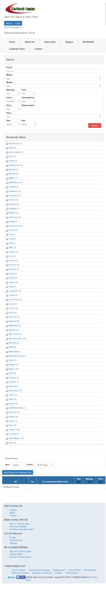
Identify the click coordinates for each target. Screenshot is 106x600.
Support (69, 41)
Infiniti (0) (12, 273)
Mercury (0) (13, 342)
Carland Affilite (16, 554)
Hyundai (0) (13, 269)
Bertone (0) (13, 173)
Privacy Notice (72, 572)
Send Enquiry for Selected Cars (17, 472)
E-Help (13, 537)
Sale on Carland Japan (20, 523)
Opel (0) (12, 373)
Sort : (7, 464)
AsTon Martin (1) (15, 152)
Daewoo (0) (13, 204)
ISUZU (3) (13, 277)
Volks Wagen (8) (16, 438)
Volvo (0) (12, 442)
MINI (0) (12, 347)
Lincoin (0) (13, 308)
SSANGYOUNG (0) (16, 407)
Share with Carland (20, 572)
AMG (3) (12, 147)
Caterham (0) (14, 191)
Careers (13, 510)
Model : (9, 82)
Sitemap (13, 543)
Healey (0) (13, 251)
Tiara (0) (12, 425)
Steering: (10, 89)
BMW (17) (13, 178)
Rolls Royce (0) (15, 390)
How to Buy (49, 41)
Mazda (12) (13, 329)
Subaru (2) (13, 416)
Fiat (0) (11, 234)
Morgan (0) (13, 364)
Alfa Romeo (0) (15, 143)
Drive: (9, 105)
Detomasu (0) (14, 217)
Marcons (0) (13, 316)
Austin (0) (12, 160)
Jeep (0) (12, 286)
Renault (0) (13, 386)
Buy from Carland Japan (20, 551)
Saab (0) (12, 399)
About (12, 512)
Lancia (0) (13, 295)
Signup (9, 23)
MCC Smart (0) (15, 334)
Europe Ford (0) (15, 225)
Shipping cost (59, 570)
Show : (30, 464)
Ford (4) (12, 238)
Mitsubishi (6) (14, 351)
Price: (9, 113)
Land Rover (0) (15, 299)
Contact (38, 48)
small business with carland (22, 529)
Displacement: (28, 105)
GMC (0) (12, 247)
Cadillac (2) (13, 186)
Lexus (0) (12, 303)
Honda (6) (13, 260)
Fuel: (24, 89)
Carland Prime (16, 540)
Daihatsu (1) (14, 208)
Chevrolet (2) (14, 195)
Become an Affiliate (18, 526)
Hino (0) (12, 256)
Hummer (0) (13, 264)
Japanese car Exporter (42, 572)
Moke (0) (12, 360)
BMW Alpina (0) (15, 182)
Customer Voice (17, 48)
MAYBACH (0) (14, 325)
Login (17, 23)
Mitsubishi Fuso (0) (17, 355)
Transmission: (28, 97)
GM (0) (11, 243)
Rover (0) (12, 394)
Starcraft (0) (13, 412)
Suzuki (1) (13, 420)
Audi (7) (12, 156)
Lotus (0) (12, 312)
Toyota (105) (14, 429)
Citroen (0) (13, 199)
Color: (9, 97)
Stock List (29, 41)
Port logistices (90, 570)
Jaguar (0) (13, 282)
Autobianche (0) (15, 165)
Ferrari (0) (13, 230)
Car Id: (9, 67)
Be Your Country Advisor (20, 556)
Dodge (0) (13, 221)
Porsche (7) (13, 381)
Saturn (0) (13, 403)
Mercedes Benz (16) (17, 338)
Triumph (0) (13, 433)
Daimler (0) (13, 212)
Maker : (9, 74)
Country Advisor (19, 570)
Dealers (59, 572)
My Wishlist (88, 41)
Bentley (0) (13, 169)
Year (8, 120)
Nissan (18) (13, 368)
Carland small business (39, 570)
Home (12, 41)
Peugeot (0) (13, 377)
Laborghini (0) (14, 290)
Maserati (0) (13, 321)
